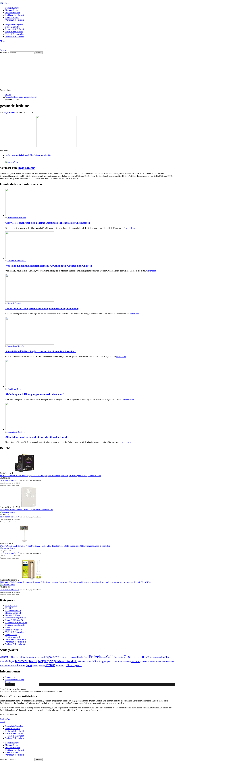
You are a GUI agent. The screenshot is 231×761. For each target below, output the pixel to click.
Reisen (135, 661)
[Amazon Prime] (7, 512)
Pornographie (125, 661)
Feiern (86, 657)
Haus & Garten (11, 10)
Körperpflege (47, 661)
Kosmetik (21, 661)
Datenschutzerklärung (14, 679)
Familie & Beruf (12, 8)
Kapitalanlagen (7, 661)
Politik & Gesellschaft (14, 15)
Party (117, 661)
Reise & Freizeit (12, 17)
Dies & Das (11, 606)
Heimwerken (157, 657)
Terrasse (42, 666)
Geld (109, 657)
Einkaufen (63, 657)
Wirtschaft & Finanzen (14, 20)
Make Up (63, 661)
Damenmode (39, 657)
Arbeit (4, 657)
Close (2, 721)
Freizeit (95, 656)
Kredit (33, 661)
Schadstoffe (144, 661)
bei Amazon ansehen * (9, 480)
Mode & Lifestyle (12, 27)
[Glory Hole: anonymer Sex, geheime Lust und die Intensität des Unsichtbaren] (90, 203)
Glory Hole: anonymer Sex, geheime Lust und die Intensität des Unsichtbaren (47, 222)
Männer (81, 661)
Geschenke (118, 657)
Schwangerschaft (168, 661)
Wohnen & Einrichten (14, 36)
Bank (11, 657)
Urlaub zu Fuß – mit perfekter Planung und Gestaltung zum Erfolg (42, 308)
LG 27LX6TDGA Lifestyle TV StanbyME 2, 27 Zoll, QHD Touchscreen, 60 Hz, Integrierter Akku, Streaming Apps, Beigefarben (55, 546)
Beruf (19, 656)
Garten (103, 657)
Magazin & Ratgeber (14, 24)
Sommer (20, 665)
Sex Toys (4, 665)
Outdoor (111, 661)
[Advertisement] (115, 68)
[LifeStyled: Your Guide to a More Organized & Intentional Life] (28, 507)
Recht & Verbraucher (14, 31)
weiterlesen (130, 228)
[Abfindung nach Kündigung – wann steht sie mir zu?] (90, 374)
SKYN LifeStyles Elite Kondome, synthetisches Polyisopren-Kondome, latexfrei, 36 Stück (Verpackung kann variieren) (50, 475)
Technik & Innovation (14, 34)
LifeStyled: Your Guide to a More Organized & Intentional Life (26, 509)
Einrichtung (72, 657)
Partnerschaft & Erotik (14, 29)
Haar (144, 657)
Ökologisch (74, 665)
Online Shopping (100, 661)
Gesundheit (133, 656)
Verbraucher (11, 634)
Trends (50, 665)
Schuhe (158, 661)
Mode (73, 661)
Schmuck (152, 661)
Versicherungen (12, 637)
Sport (29, 665)
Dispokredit (51, 657)
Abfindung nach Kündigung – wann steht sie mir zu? (34, 394)
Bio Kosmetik (28, 657)
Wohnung (60, 665)
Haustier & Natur (12, 13)
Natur (88, 661)
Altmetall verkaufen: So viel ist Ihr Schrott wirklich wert (36, 437)
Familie (9, 608)
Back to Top (5, 719)
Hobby (165, 656)
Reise (8, 627)
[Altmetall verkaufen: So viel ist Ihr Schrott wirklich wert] (90, 417)
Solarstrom (12, 666)
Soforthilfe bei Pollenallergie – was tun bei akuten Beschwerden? (40, 351)
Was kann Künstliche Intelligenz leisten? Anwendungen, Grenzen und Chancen (48, 265)
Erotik (80, 657)
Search (8, 682)
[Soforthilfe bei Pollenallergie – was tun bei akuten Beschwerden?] (90, 331)
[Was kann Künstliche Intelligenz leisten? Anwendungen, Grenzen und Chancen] (90, 245)
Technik (35, 666)
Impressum (10, 677)
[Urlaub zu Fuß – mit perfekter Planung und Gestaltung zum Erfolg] (90, 288)
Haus (149, 657)
